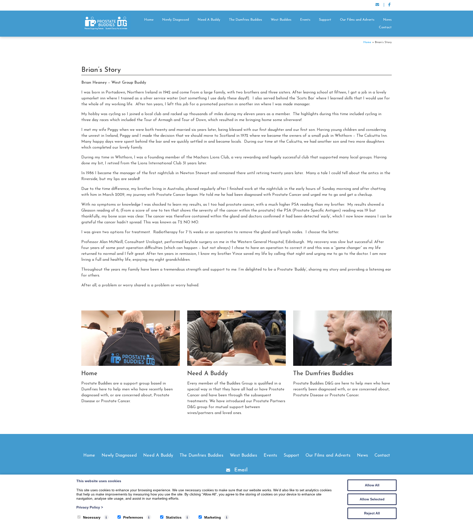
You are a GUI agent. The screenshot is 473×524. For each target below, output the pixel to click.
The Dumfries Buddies (245, 20)
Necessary (92, 517)
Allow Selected (372, 499)
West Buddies (281, 20)
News (387, 20)
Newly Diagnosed (175, 20)
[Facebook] (389, 5)
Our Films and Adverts (357, 20)
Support (325, 20)
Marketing (212, 517)
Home (148, 20)
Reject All (372, 513)
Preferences (133, 517)
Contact (385, 27)
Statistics (174, 517)
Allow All (372, 485)
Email (241, 470)
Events (305, 20)
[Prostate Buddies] (106, 31)
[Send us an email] (377, 5)
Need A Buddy (209, 20)
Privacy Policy (89, 507)
